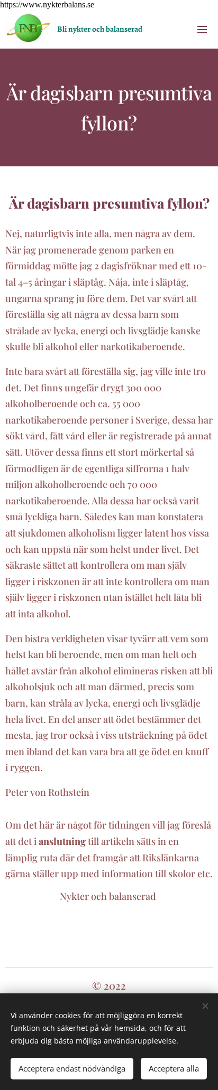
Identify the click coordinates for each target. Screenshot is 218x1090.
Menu (202, 29)
